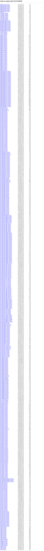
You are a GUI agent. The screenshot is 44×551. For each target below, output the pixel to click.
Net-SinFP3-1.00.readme (4, 463)
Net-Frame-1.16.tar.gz (4, 141)
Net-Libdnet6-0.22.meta (4, 386)
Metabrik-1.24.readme (3, 56)
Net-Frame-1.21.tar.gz (4, 151)
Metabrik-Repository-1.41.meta (5, 99)
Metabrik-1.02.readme (3, 38)
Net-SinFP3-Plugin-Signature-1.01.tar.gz (7, 481)
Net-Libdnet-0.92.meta (4, 361)
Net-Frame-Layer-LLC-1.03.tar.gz (5, 286)
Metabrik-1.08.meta (3, 49)
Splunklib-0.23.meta (3, 544)
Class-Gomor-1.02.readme (4, 17)
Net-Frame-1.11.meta (3, 130)
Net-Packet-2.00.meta (3, 409)
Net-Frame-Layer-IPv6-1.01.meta (5, 263)
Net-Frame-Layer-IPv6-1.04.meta (5, 269)
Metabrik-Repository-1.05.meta (5, 74)
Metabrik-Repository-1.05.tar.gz (5, 75)
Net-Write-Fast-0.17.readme (4, 523)
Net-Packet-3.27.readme (4, 446)
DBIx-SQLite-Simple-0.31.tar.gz (5, 23)
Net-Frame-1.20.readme (4, 148)
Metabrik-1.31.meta (3, 65)
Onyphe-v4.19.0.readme (4, 539)
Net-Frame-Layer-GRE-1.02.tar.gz (5, 226)
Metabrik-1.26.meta (3, 59)
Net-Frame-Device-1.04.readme (5, 161)
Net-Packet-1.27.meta (3, 405)
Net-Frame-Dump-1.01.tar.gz (4, 184)
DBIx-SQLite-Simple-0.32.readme (5, 24)
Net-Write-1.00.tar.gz (4, 491)
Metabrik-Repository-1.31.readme (5, 96)
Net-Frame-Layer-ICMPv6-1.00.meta (5, 240)
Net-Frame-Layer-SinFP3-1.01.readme (6, 317)
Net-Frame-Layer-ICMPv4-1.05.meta (5, 238)
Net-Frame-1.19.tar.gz (4, 147)
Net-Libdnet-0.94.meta (4, 365)
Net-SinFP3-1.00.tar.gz (4, 464)
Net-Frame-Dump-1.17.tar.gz (4, 212)
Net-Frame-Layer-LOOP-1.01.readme (5, 293)
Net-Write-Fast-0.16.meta (4, 521)
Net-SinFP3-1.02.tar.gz (4, 468)
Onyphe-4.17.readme (3, 535)
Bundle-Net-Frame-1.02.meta (4, 8)
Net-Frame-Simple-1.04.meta (4, 332)
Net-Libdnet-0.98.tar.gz (4, 374)
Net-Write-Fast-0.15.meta (4, 519)
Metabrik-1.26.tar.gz (3, 60)
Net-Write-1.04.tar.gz (4, 499)
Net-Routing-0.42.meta (4, 457)
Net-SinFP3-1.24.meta (3, 476)
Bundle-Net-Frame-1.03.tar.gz (5, 11)
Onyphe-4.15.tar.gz (3, 532)
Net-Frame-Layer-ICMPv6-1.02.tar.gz (6, 245)
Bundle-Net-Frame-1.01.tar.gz (5, 7)
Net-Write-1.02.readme (4, 494)
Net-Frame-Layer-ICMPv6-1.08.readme (6, 256)
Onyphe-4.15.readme (3, 531)
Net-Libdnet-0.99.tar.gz (4, 378)
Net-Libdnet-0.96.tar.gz (4, 370)
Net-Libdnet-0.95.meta (4, 367)
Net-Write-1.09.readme (4, 508)
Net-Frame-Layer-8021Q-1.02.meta (5, 219)
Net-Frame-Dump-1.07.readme (4, 193)
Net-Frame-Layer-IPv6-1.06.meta (5, 273)
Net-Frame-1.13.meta (3, 134)
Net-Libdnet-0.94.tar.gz (4, 366)
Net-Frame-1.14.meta (3, 136)
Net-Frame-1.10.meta (3, 128)
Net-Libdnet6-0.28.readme (4, 398)
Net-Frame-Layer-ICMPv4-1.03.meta (5, 234)
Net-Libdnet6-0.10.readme (4, 381)
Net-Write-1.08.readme (4, 506)
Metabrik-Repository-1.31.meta (5, 95)
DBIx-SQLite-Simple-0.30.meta (5, 20)
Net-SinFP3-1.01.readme (4, 465)
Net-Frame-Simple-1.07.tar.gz (5, 339)
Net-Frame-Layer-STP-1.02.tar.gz (5, 314)
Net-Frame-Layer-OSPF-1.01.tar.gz (5, 298)
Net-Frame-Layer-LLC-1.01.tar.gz (5, 282)
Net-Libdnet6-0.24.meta (4, 390)
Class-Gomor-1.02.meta (4, 16)
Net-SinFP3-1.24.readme (4, 477)
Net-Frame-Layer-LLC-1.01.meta (5, 281)
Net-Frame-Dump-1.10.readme (4, 198)
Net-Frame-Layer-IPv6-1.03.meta (5, 267)
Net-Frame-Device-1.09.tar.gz (5, 171)
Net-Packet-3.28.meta (3, 447)
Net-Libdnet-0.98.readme (4, 373)
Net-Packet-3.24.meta (3, 439)
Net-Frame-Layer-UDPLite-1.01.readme (6, 321)
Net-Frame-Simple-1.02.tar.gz (5, 329)
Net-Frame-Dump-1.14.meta (4, 205)
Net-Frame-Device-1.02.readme (5, 157)
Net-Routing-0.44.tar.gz (4, 462)
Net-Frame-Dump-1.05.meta (4, 188)
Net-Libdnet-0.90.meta (4, 357)
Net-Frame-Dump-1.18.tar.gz (4, 214)
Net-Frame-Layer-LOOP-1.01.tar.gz (5, 294)
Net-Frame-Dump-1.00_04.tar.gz (5, 181)
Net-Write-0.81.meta (3, 484)
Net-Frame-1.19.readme (4, 146)
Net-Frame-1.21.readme (4, 150)
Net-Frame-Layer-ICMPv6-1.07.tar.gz (6, 255)
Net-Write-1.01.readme (4, 492)
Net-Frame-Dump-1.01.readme (4, 183)
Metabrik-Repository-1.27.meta (5, 91)
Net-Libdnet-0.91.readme (4, 360)
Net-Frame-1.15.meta (3, 138)
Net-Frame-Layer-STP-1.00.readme (5, 309)
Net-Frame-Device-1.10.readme (5, 172)
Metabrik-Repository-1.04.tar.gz (5, 73)
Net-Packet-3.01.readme (4, 430)
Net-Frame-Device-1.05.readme (5, 163)
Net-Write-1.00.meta (3, 490)
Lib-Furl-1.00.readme (3, 34)
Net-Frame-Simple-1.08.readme (5, 340)
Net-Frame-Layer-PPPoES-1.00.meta (5, 303)
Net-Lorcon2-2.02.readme (4, 400)
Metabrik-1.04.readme (3, 42)
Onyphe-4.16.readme (3, 533)
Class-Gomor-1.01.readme (4, 15)
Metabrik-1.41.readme (3, 69)
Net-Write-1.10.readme (4, 510)
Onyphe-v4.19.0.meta (3, 538)
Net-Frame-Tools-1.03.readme (5, 354)
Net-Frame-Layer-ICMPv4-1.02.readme (6, 233)
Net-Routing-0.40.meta (4, 453)
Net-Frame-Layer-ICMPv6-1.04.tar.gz (6, 249)
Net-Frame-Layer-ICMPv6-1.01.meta (5, 242)
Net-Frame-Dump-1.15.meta (4, 207)
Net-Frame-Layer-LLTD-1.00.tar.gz (5, 288)
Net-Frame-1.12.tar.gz (4, 133)
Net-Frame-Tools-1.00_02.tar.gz (5, 346)
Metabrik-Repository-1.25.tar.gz (5, 89)
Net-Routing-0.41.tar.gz (4, 456)
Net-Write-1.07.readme (4, 504)
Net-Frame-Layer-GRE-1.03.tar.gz (5, 228)
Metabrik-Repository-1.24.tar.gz (5, 87)
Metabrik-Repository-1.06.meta (5, 76)
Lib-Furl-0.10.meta (3, 31)
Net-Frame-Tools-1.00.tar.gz (5, 345)
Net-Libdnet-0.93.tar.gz (4, 364)
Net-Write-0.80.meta (3, 482)
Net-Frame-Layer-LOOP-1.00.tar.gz (5, 292)
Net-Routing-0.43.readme (4, 459)
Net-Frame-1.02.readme (4, 113)
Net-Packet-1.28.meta (3, 407)
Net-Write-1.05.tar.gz (4, 501)
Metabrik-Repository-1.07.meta (5, 78)
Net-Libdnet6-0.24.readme (4, 391)
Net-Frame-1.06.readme (4, 121)
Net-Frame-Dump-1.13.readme (4, 204)
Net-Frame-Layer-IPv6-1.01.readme (5, 264)
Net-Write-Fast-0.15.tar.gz (4, 520)
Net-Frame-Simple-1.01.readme (5, 327)
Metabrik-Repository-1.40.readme (5, 98)
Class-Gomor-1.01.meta (4, 14)
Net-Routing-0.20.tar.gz (4, 450)
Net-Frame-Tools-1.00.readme (5, 344)
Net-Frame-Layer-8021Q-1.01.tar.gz (6, 218)
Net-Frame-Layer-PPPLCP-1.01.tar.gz (6, 302)
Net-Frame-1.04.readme (4, 117)
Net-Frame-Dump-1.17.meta (4, 211)
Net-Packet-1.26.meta (3, 403)
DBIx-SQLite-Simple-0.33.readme (5, 26)
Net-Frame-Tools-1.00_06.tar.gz (5, 349)
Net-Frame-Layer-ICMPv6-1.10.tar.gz (6, 261)
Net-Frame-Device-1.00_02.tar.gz (5, 154)
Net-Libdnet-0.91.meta (4, 359)
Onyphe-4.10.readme (3, 527)
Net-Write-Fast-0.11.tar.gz (4, 512)
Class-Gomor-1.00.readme (4, 13)
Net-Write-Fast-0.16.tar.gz (4, 522)
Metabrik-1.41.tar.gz (3, 70)
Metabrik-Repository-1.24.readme (5, 86)
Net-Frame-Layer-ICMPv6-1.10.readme (6, 260)
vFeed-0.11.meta (3, 546)
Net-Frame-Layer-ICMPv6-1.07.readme (6, 254)
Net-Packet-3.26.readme (4, 444)
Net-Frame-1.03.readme (4, 115)
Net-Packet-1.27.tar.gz (4, 406)
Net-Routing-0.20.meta (4, 449)
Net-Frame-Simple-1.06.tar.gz (5, 337)
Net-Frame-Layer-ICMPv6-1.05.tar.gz (6, 251)
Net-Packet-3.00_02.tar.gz (4, 429)
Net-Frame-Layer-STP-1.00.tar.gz (5, 310)
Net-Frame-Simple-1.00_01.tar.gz (5, 324)
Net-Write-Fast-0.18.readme (4, 525)
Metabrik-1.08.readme (3, 50)
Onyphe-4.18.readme (3, 537)
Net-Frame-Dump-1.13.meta (4, 203)
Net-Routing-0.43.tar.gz (4, 460)
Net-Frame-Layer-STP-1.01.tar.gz (5, 312)
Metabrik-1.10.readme (3, 52)
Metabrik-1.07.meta (3, 47)
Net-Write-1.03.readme (4, 496)
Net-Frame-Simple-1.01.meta (4, 326)
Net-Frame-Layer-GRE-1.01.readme (5, 223)
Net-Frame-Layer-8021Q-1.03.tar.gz (6, 222)
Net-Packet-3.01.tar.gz (4, 431)
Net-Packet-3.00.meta (3, 426)
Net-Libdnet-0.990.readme (4, 379)
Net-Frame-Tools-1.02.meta (4, 351)
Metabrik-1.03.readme (3, 40)
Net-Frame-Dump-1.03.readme (4, 185)
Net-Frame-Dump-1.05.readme (4, 189)
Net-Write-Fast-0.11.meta (4, 511)
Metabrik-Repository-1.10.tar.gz (5, 83)
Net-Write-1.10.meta (3, 509)
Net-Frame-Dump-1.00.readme (4, 178)
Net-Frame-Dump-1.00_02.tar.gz (5, 180)
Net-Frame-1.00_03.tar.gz (4, 110)
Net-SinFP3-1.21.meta (3, 470)
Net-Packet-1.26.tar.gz (4, 404)
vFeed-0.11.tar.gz (3, 547)
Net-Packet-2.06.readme (4, 419)
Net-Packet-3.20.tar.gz (4, 433)
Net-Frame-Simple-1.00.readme (5, 323)
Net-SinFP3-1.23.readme (4, 475)
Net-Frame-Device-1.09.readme (5, 170)
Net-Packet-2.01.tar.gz (4, 412)
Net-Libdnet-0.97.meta (4, 371)
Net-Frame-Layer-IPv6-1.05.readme (5, 272)
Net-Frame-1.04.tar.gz (4, 118)
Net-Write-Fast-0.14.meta (4, 517)
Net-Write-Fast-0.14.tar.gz (4, 518)
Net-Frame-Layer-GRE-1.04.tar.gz (5, 230)
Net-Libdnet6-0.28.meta (4, 397)
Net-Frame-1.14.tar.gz (4, 137)
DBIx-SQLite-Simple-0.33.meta (5, 25)
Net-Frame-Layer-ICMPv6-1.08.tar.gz (6, 257)
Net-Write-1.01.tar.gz (4, 493)
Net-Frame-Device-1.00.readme (5, 152)
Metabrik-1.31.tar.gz (3, 66)
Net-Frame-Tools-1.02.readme (5, 352)
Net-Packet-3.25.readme (4, 442)
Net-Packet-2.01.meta (3, 411)
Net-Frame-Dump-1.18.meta (4, 213)
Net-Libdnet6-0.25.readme (4, 392)
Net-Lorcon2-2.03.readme (4, 402)
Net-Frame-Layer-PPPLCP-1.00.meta (5, 299)
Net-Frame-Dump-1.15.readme (4, 208)
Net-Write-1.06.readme (4, 502)
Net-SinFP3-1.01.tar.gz (4, 466)
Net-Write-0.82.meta (3, 486)
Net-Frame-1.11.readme (4, 131)
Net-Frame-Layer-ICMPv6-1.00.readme (6, 241)
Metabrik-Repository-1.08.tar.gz (5, 81)
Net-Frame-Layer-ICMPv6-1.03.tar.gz (6, 247)
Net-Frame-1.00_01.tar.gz (4, 109)
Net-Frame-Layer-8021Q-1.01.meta (5, 217)
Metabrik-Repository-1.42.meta (5, 101)
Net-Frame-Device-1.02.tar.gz (5, 158)
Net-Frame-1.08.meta (3, 124)
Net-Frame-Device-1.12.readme (5, 176)
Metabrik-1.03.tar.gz (3, 41)
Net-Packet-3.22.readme (4, 436)
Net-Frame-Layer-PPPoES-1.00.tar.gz (6, 304)
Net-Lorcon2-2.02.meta (4, 399)
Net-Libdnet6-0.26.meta (4, 393)
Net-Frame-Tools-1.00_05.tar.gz (5, 348)
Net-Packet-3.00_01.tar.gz (4, 428)
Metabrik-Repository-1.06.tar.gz (5, 77)
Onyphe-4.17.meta (3, 534)
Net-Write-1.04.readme (4, 498)
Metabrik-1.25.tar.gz (3, 58)
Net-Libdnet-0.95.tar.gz (4, 368)
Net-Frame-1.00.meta (3, 107)
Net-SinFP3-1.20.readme (4, 469)
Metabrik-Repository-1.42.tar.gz (5, 102)
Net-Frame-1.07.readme (4, 123)
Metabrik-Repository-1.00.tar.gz (5, 71)
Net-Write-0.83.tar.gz (4, 489)
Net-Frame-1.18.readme (4, 144)
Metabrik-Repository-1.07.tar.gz (5, 79)
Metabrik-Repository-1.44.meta (5, 105)
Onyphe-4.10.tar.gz (3, 528)
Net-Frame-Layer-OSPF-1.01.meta (5, 297)
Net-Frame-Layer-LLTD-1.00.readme (5, 287)
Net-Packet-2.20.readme (4, 421)
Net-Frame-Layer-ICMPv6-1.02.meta (5, 244)
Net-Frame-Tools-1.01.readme (5, 350)
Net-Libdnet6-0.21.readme (4, 385)
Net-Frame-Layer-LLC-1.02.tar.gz (5, 284)
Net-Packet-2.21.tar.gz (4, 424)
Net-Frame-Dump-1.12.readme (4, 202)
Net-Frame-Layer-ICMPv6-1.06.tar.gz (6, 253)
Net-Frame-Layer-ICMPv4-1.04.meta (5, 236)
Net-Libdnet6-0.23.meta (4, 388)
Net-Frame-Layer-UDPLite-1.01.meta (6, 320)
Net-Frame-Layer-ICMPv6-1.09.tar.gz (6, 259)
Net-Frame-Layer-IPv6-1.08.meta (5, 277)
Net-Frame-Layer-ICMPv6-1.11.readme (6, 262)
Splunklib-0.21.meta (3, 540)
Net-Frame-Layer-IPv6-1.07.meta (5, 275)
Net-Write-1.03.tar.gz (4, 497)
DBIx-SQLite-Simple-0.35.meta (5, 29)
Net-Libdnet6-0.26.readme (4, 394)
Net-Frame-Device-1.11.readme (5, 174)
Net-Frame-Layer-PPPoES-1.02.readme (6, 307)
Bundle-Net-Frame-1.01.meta (4, 6)
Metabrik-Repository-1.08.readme (5, 80)
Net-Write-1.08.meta (3, 505)
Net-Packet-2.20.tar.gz (4, 422)
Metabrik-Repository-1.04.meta (5, 72)
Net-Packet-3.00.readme (4, 427)
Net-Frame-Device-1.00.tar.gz (5, 153)
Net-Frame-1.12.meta (3, 132)
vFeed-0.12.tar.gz (3, 549)
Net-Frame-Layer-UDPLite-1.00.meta (6, 318)
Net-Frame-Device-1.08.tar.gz (5, 169)
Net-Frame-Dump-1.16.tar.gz (4, 210)
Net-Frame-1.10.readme (4, 129)
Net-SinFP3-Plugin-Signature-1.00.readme (7, 479)
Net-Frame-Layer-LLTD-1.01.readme (5, 289)
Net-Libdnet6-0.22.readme (4, 387)
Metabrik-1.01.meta (3, 36)
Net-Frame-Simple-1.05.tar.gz (5, 335)
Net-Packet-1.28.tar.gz (4, 408)
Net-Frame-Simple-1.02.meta (4, 328)
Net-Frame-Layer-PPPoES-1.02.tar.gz (6, 308)
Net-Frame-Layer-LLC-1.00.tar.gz (5, 280)
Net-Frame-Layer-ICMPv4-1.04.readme (6, 237)
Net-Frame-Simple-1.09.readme (5, 342)
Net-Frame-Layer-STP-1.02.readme (5, 313)
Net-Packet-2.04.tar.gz (4, 416)
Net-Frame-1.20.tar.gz (4, 149)
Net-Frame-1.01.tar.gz (4, 112)
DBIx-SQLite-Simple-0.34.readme (5, 28)
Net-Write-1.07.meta (3, 503)
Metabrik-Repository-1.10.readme (5, 82)
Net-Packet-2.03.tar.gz (4, 414)
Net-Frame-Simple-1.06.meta (4, 336)
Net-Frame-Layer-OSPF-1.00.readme (5, 295)
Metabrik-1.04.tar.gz (3, 43)
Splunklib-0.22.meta (3, 542)
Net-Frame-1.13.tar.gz (4, 135)
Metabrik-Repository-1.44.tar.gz (5, 106)
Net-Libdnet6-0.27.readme (4, 396)
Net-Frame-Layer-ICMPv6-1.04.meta (5, 248)
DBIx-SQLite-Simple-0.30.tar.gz (5, 21)
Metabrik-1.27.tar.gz (3, 62)
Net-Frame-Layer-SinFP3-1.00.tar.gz (6, 316)
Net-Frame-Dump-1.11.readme (4, 200)
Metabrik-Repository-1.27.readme (5, 92)
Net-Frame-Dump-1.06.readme (4, 191)
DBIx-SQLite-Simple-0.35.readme (5, 30)
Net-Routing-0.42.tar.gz (4, 458)
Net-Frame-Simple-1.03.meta (4, 330)
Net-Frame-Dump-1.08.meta (4, 194)
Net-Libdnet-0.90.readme (4, 358)
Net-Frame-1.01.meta (3, 111)
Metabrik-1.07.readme (3, 48)
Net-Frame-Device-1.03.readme (5, 159)
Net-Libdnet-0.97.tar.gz (4, 372)
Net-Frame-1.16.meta (3, 140)
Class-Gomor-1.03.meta (4, 18)
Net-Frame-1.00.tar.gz (4, 108)
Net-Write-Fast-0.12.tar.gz (4, 514)
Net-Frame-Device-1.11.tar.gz (5, 175)
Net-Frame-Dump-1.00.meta (4, 177)
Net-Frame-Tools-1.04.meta (4, 355)
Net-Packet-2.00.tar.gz (4, 410)
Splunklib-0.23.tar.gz (4, 545)
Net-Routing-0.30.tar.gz (4, 452)
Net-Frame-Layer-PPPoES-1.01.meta (5, 305)
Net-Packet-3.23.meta (3, 437)
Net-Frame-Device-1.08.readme (5, 168)
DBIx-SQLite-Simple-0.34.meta (5, 27)
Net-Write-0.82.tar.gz (4, 487)
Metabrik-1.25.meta (3, 57)
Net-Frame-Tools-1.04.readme (5, 356)
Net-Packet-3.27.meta (3, 445)
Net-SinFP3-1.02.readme (4, 467)
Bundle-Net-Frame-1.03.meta (4, 10)
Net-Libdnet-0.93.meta (4, 363)
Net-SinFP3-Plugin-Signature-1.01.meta (6, 480)
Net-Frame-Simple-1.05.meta (4, 334)
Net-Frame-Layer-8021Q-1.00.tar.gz (6, 216)
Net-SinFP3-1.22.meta (3, 472)
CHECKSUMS (1, 12)
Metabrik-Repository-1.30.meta (5, 93)
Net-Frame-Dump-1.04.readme (4, 187)
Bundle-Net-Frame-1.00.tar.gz (5, 5)
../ (0, 3)
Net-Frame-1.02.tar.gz (4, 114)
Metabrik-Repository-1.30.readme (5, 94)
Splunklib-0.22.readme (4, 543)
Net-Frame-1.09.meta (3, 126)
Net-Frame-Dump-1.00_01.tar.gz (5, 179)
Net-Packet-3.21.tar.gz (4, 435)
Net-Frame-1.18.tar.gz (4, 145)
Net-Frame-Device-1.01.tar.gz (5, 156)
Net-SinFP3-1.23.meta (3, 474)
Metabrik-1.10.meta (3, 51)
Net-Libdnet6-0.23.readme (4, 389)
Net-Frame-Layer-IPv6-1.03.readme (5, 268)
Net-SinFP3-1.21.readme (4, 471)
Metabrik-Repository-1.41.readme (5, 100)
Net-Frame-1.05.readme (4, 119)
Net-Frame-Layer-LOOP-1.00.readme (5, 291)
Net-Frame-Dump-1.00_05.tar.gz (5, 182)
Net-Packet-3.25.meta (3, 441)
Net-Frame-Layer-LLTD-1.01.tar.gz (5, 290)
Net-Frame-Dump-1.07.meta (4, 192)
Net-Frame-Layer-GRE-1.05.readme (5, 231)
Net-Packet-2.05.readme (4, 417)
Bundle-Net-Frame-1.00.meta (4, 4)
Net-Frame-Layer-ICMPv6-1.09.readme (6, 258)
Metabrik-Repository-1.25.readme (5, 88)
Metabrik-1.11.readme (3, 54)
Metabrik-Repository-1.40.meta (5, 97)
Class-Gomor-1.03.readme (4, 19)
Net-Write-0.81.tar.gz (4, 485)
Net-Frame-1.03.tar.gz (4, 116)
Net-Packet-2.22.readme (4, 425)
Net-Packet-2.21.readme (4, 423)
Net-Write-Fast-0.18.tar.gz (4, 526)
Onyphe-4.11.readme (3, 529)
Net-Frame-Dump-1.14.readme (4, 206)
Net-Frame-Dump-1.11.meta (4, 199)
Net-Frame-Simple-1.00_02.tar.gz (5, 325)
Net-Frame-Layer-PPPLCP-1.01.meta (5, 301)
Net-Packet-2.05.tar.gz (4, 418)
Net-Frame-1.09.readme (4, 127)
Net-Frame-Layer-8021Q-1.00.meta (5, 215)
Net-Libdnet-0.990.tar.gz (4, 380)
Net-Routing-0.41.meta (4, 455)
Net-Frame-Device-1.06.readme (5, 165)
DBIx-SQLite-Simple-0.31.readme (5, 22)
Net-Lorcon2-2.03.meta (4, 401)
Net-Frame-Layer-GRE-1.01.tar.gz (5, 224)
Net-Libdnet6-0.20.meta (4, 382)
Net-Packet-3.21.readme (4, 434)
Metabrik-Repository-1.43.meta (5, 103)
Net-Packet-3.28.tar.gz (4, 448)
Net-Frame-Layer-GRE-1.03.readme (5, 227)
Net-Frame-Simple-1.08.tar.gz (5, 341)
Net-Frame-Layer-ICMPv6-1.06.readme (6, 252)
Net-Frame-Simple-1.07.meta (4, 338)
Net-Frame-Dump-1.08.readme (4, 195)
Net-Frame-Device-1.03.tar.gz (5, 160)
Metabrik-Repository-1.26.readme (5, 90)
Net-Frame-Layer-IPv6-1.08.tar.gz (5, 278)
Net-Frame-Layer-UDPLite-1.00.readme (6, 319)
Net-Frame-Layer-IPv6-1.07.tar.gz (5, 276)
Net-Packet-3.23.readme (4, 438)
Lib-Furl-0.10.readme (3, 32)
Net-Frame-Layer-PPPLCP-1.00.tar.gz (6, 300)
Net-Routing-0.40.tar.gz (4, 454)
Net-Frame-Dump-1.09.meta (4, 196)
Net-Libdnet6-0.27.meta (4, 395)
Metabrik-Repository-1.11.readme (5, 84)
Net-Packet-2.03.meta (3, 413)
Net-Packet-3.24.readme (4, 440)
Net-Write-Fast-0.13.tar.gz (4, 516)
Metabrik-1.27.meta (3, 61)
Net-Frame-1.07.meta (3, 122)
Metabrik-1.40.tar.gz (3, 68)
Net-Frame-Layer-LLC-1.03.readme (5, 285)
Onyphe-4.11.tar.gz (3, 530)
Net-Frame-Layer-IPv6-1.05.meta (5, 271)
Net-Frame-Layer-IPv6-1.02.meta (5, 265)
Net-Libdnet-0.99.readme (4, 377)
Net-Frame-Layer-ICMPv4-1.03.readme (6, 235)
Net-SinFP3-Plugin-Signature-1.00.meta (6, 478)
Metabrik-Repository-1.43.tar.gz (5, 104)
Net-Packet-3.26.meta (3, 443)
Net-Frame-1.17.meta (3, 142)
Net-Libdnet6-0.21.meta (4, 384)
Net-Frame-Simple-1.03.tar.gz (5, 331)
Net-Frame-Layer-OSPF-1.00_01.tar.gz (6, 296)
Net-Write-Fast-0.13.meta (4, 515)
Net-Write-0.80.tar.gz (4, 483)
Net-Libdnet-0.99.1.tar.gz (4, 376)
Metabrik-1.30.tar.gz (3, 64)
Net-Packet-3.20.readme (4, 432)
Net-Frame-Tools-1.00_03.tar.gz (5, 347)
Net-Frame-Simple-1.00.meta (4, 322)
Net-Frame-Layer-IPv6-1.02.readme (5, 266)
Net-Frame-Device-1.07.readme (5, 167)
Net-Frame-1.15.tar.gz (4, 139)
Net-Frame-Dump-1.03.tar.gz (4, 186)
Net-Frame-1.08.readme (4, 125)
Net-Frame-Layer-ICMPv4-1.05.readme (6, 239)
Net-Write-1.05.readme (4, 500)
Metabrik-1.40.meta (3, 67)
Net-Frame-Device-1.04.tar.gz (5, 162)
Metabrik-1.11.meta (3, 53)
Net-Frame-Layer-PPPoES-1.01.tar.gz (6, 306)
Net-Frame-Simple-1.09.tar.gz (5, 343)
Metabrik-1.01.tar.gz (3, 37)
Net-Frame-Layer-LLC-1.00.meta (5, 279)
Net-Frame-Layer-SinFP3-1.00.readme (6, 315)
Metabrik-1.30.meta (3, 63)
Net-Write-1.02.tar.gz (4, 495)
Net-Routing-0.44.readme (4, 461)
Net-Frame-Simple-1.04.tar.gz (5, 333)
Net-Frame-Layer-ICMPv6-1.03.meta (5, 246)
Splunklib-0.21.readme (4, 541)
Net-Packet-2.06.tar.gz (4, 420)
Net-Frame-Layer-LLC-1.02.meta (5, 283)
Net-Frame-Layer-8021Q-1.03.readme (6, 221)
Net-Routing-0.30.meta (4, 451)
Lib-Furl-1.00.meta (3, 33)
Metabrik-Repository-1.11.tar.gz (5, 85)
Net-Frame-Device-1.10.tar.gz (5, 173)
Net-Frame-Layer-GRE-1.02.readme (5, 225)
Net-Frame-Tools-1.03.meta (4, 353)
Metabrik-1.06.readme (3, 46)
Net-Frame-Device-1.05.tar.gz (5, 164)
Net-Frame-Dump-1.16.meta (4, 209)
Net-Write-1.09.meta (3, 507)
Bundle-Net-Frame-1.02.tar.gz (5, 9)
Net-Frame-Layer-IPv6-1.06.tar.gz (5, 274)
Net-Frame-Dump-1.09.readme (4, 197)
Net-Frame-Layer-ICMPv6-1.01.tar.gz (6, 243)
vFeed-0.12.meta (3, 548)
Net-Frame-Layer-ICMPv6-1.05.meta (5, 250)
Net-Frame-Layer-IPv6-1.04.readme (5, 270)
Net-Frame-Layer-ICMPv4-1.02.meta (5, 232)
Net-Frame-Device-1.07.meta (4, 166)
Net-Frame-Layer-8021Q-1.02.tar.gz (6, 220)
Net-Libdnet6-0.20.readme (4, 383)
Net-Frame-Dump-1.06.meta (4, 190)
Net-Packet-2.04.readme (4, 415)
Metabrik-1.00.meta (3, 35)
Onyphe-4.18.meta (3, 536)
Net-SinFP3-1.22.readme (4, 473)
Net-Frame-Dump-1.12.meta (4, 201)
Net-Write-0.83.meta (3, 488)
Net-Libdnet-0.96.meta (4, 369)
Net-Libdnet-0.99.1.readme (4, 375)
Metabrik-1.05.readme (3, 44)
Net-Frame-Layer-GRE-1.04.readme (5, 229)
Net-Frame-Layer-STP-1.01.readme (5, 311)
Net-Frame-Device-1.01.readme (5, 155)
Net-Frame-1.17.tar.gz (4, 143)
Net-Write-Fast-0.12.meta (4, 513)
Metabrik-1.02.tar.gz (3, 39)
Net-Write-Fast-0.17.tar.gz (4, 524)
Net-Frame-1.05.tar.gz (4, 120)
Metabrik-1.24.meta (3, 55)
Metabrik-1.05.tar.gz (3, 45)
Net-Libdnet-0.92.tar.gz (4, 362)
